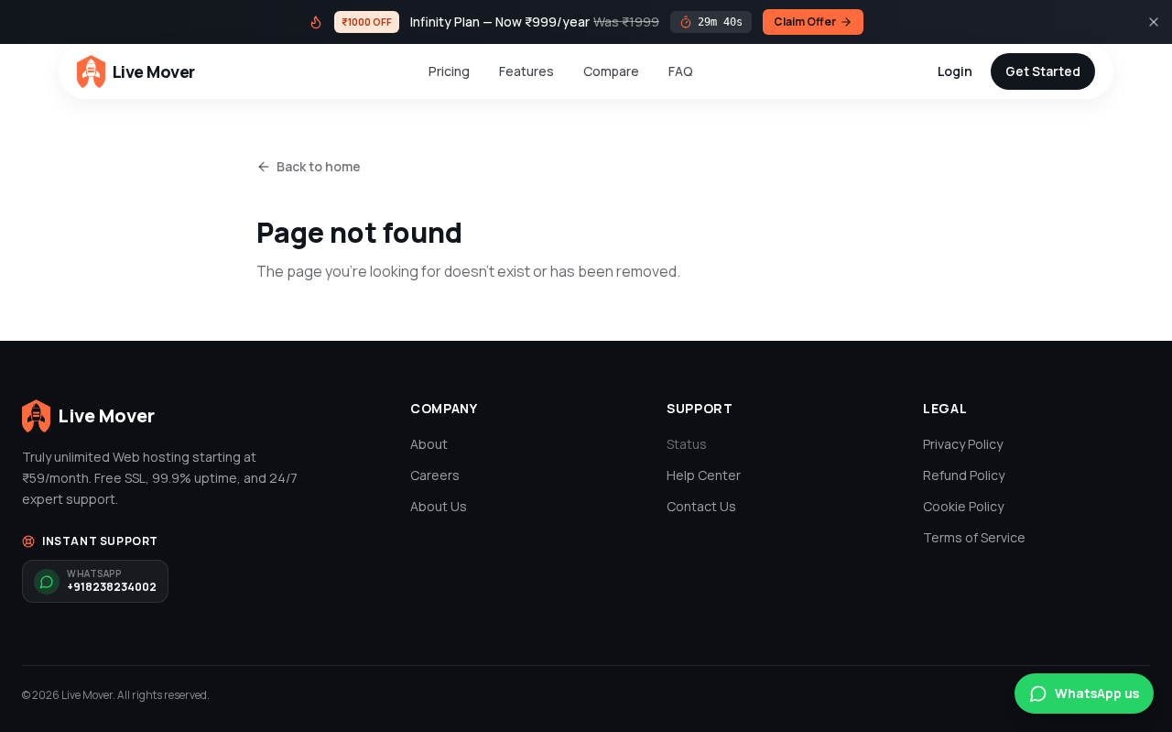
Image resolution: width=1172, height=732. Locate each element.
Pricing (449, 71)
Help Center (704, 475)
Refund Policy (963, 475)
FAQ (680, 71)
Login (955, 71)
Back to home (319, 166)
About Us (438, 506)
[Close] (1153, 22)
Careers (435, 475)
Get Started (1042, 71)
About (429, 444)
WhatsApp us (1097, 693)
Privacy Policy (963, 444)
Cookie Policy (963, 506)
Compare (611, 71)
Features (526, 71)
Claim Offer (805, 21)
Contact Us (701, 506)
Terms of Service (974, 537)
